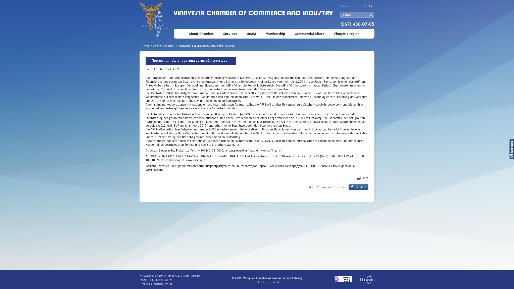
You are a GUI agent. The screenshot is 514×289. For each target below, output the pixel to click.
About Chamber (201, 34)
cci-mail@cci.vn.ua (160, 284)
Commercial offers (309, 34)
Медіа (251, 34)
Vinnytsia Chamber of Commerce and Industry (253, 13)
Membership (275, 34)
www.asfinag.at (270, 150)
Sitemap (344, 6)
